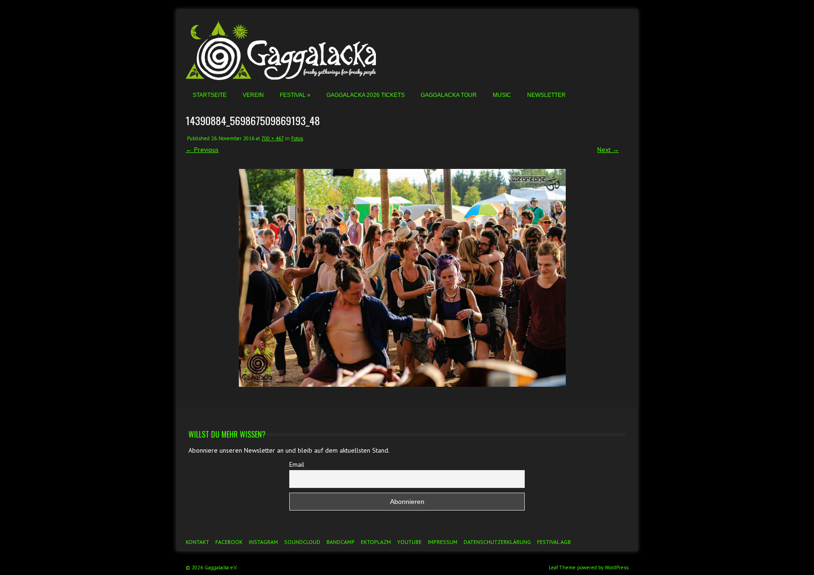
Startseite (210, 95)
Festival (293, 95)
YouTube (409, 541)
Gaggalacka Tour (449, 95)
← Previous (202, 149)
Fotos (297, 138)
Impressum (442, 541)
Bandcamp (340, 541)
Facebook (229, 541)
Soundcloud (302, 541)
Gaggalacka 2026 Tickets (365, 95)
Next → (608, 149)
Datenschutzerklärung (497, 541)
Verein (253, 95)
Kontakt (197, 541)
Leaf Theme (562, 567)
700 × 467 (272, 138)
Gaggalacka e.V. (220, 567)
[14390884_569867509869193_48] (402, 278)
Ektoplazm (376, 541)
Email (296, 464)
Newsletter (546, 95)
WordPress (616, 567)
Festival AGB (554, 541)
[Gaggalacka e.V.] (294, 77)
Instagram (263, 541)
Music (502, 95)
